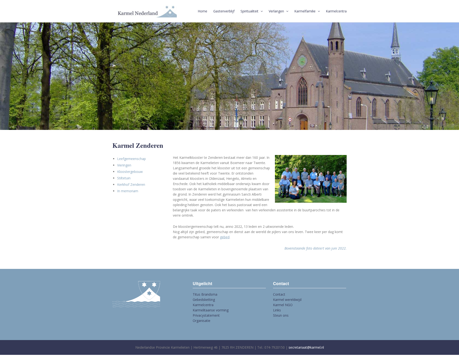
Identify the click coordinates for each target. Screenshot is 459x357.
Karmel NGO (283, 305)
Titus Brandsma (205, 294)
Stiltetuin (124, 178)
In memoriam (127, 191)
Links (277, 310)
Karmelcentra (336, 11)
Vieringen (124, 165)
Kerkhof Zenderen (131, 184)
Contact (279, 294)
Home (202, 11)
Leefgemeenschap (131, 158)
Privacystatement (206, 315)
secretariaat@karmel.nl (306, 347)
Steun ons (281, 315)
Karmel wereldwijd (287, 299)
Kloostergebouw (130, 171)
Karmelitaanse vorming (211, 310)
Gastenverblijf (224, 11)
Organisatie (201, 320)
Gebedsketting (204, 299)
